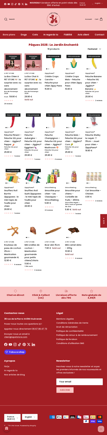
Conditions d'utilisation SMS (70, 343)
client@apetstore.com (15, 337)
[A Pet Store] (53, 19)
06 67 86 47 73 (39, 328)
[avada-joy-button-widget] (6, 428)
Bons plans (9, 34)
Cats (35, 34)
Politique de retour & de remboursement (77, 335)
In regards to (50, 34)
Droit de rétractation (66, 327)
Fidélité (68, 34)
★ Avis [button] (104, 221)
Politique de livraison (66, 339)
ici (40, 323)
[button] (56, 409)
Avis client (83, 34)
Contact (99, 34)
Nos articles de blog (14, 374)
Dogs (24, 34)
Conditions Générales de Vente (72, 322)
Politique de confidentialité (69, 331)
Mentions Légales (65, 318)
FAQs (6, 366)
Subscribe (65, 390)
